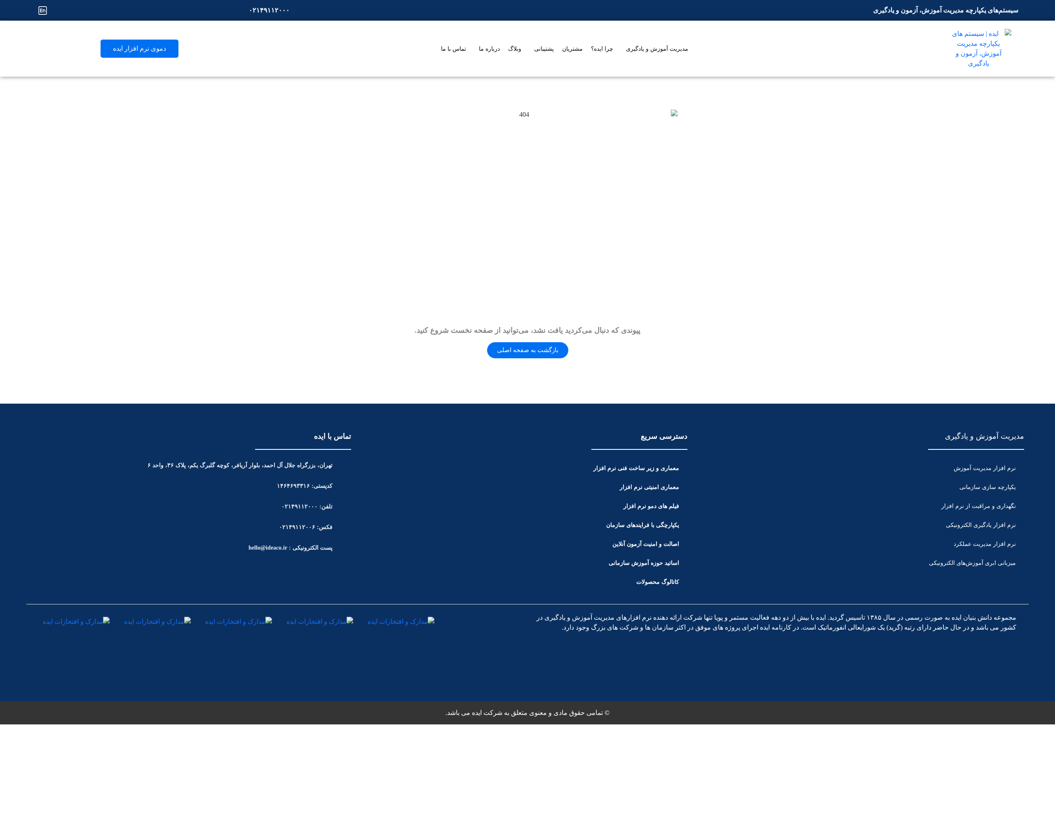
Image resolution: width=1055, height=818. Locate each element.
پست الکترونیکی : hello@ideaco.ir (291, 548)
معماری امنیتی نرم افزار (649, 487)
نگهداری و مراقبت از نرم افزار (978, 506)
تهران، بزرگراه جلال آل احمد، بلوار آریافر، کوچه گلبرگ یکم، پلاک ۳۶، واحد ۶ (240, 465)
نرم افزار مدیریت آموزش (985, 468)
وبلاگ (514, 49)
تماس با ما (453, 49)
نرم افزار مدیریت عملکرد (985, 544)
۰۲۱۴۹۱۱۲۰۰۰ (269, 10)
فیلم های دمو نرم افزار (651, 506)
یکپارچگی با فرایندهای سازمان (642, 525)
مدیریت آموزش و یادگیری (657, 49)
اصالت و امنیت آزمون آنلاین (645, 544)
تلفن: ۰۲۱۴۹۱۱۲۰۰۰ (307, 506)
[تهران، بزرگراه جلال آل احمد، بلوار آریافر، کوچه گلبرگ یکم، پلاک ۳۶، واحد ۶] (345, 465)
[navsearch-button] (41, 47)
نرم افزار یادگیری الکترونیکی (981, 525)
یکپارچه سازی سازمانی (987, 487)
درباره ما (489, 49)
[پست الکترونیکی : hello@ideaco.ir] (345, 547)
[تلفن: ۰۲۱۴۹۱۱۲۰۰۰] (345, 506)
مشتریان (572, 49)
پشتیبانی (544, 49)
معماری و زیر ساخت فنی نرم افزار (636, 468)
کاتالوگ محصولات (657, 582)
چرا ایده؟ (602, 49)
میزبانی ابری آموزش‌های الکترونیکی (972, 563)
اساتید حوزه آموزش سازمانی (644, 563)
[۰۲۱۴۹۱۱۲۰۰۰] (302, 10)
